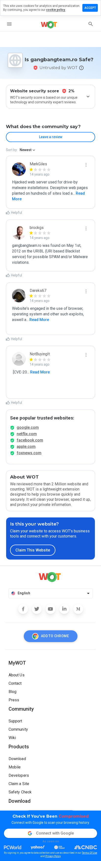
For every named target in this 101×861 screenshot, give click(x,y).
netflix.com (27, 433)
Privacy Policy (53, 856)
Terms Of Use (89, 852)
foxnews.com (29, 453)
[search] (91, 24)
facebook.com (30, 440)
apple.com (26, 446)
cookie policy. (55, 10)
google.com (28, 427)
